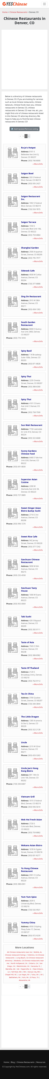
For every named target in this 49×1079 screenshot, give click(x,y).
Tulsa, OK (35, 974)
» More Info (38, 164)
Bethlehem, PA (14, 977)
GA (18, 969)
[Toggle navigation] (44, 4)
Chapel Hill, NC (11, 974)
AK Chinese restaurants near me (19, 952)
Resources (40, 1062)
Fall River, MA (16, 972)
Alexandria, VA (24, 980)
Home (5, 12)
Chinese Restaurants (18, 12)
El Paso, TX (34, 977)
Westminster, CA (23, 966)
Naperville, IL (26, 969)
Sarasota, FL (35, 966)
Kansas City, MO (34, 972)
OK (41, 974)
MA (24, 972)
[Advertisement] (24, 59)
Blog (13, 1062)
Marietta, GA (10, 969)
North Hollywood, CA (19, 963)
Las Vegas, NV (24, 974)
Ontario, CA (33, 963)
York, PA (25, 977)
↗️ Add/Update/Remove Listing (24, 129)
